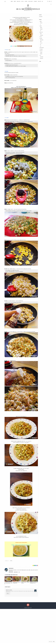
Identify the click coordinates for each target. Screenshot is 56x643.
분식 (40, 44)
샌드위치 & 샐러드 (30, 1)
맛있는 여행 (39, 1)
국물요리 (12, 1)
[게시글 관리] (8, 560)
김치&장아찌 (41, 35)
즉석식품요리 (35, 1)
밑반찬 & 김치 (18, 1)
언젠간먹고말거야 (26, 10)
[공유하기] (7, 560)
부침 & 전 (22, 1)
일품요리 (15, 1)
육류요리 (41, 27)
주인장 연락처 (40, 16)
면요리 (41, 41)
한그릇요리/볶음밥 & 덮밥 (28, 7)
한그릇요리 (26, 1)
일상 (42, 1)
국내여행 (41, 52)
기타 (40, 30)
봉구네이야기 (41, 58)
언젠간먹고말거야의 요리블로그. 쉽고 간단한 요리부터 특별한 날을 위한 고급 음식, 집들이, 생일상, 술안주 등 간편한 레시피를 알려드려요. (20, 591)
